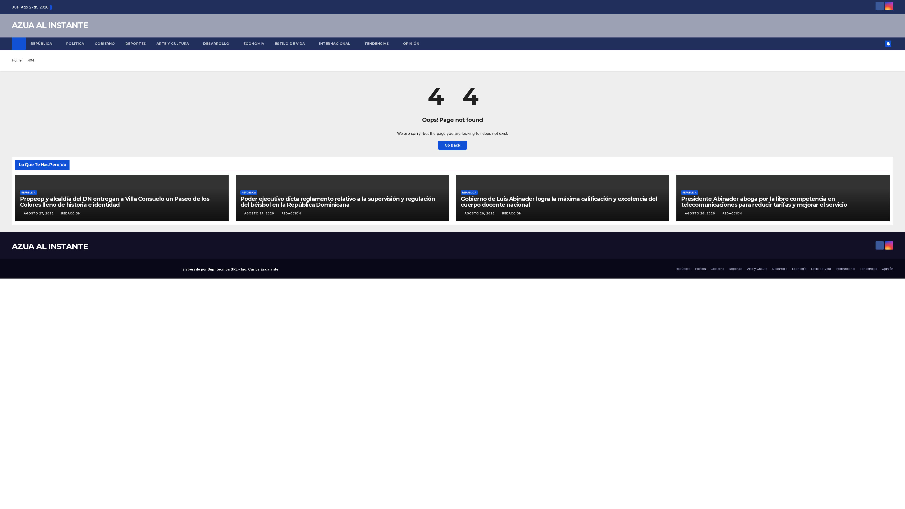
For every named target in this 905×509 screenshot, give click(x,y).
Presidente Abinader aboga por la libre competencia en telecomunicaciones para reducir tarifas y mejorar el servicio (764, 201)
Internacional (335, 43)
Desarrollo (216, 43)
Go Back (452, 145)
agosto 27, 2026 (39, 213)
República (42, 43)
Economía (253, 43)
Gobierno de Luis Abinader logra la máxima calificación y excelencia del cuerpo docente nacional (559, 201)
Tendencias (377, 43)
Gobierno (105, 43)
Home (17, 60)
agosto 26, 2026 (480, 213)
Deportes (135, 43)
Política (75, 43)
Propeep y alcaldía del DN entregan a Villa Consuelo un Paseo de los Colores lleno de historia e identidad (114, 201)
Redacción (71, 213)
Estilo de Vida (290, 43)
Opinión (411, 43)
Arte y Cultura (173, 43)
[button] (880, 43)
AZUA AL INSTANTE (50, 25)
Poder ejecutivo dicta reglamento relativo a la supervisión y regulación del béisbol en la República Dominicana (337, 201)
